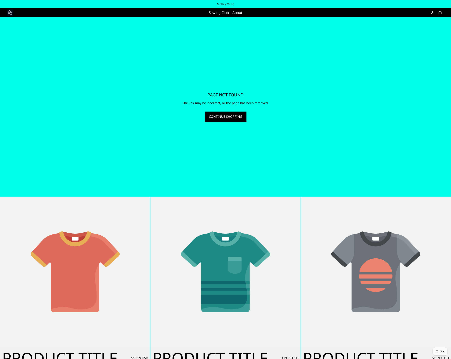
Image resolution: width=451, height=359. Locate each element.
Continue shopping (225, 116)
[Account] (432, 13)
